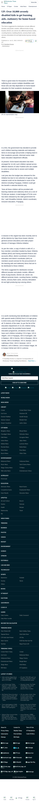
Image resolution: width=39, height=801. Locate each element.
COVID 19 (4, 616)
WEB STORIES (5, 527)
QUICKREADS (5, 611)
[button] (2, 2)
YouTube (3, 653)
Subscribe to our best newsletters (19, 381)
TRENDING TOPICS (6, 657)
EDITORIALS (4, 569)
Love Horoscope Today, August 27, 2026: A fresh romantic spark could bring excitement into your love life (9, 696)
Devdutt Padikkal (5, 425)
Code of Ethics (30, 743)
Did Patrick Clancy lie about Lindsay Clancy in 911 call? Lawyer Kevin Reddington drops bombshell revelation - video (10, 706)
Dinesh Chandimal (6, 432)
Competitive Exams (6, 499)
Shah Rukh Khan (24, 643)
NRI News (4, 677)
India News (23, 6)
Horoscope (4, 487)
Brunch (22, 510)
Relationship (4, 519)
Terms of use (30, 736)
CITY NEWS (4, 436)
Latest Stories (6, 683)
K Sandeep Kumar (8, 44)
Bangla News (23, 670)
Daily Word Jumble (6, 627)
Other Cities (23, 462)
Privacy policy (5, 739)
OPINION (3, 565)
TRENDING (4, 532)
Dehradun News (24, 443)
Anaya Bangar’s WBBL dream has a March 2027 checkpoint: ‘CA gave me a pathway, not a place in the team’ (28, 726)
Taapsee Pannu (5, 643)
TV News (22, 476)
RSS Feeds (16, 746)
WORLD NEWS (5, 406)
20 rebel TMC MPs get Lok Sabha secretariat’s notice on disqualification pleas (28, 687)
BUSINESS (4, 536)
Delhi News (4, 446)
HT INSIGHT (4, 602)
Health (3, 516)
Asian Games (4, 649)
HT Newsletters (30, 739)
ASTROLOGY (4, 484)
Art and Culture (5, 510)
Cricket (16, 6)
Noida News (23, 456)
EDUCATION (4, 492)
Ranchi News (4, 462)
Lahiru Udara (23, 432)
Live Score (4, 422)
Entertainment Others (26, 480)
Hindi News (23, 673)
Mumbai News (5, 456)
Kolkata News (5, 452)
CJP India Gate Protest (7, 646)
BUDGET (3, 550)
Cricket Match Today (25, 419)
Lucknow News (24, 452)
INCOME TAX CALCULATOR (9, 632)
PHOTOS (3, 541)
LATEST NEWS (5, 402)
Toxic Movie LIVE (5, 640)
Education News (24, 502)
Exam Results (4, 502)
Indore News (4, 449)
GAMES (3, 621)
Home (3, 6)
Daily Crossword (24, 624)
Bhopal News (23, 440)
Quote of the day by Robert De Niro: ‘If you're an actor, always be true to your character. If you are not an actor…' (28, 716)
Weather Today (18, 739)
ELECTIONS (4, 607)
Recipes (22, 516)
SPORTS (3, 583)
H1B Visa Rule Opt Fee (26, 649)
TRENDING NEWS (6, 637)
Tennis (21, 590)
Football (22, 586)
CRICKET (3, 416)
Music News (4, 473)
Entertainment (33, 6)
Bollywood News (5, 470)
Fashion (3, 513)
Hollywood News (24, 470)
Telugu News (4, 673)
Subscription (4, 743)
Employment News (25, 499)
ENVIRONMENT (5, 555)
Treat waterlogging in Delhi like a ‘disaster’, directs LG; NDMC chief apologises (9, 715)
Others (3, 593)
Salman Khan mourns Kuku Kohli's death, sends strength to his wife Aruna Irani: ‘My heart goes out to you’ (10, 726)
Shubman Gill (23, 422)
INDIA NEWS (5, 411)
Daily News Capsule (7, 385)
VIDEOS (3, 546)
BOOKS (3, 597)
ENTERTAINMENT (6, 467)
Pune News (23, 459)
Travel (21, 519)
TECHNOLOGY (5, 579)
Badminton (4, 586)
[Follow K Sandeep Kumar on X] (16, 44)
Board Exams (23, 495)
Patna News (4, 459)
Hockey (3, 590)
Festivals (22, 513)
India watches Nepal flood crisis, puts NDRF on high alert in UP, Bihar (9, 687)
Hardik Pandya (24, 425)
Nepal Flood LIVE (24, 653)
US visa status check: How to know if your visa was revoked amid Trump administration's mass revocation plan (28, 706)
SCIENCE (3, 560)
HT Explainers (23, 677)
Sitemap (3, 746)
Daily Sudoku (4, 624)
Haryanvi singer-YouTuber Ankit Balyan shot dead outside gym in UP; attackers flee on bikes (27, 695)
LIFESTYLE (4, 506)
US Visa (22, 646)
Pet (2, 522)
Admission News (5, 495)
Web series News (6, 480)
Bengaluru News (5, 440)
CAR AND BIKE (5, 574)
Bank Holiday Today (25, 640)
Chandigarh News (6, 443)
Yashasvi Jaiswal (5, 429)
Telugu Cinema (24, 667)
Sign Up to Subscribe (19, 390)
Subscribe (34, 2)
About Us (3, 736)
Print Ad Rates (18, 743)
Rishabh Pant (23, 429)
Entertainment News (6, 670)
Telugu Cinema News (7, 476)
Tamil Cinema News (25, 473)
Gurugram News (24, 446)
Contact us (17, 736)
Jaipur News (23, 449)
